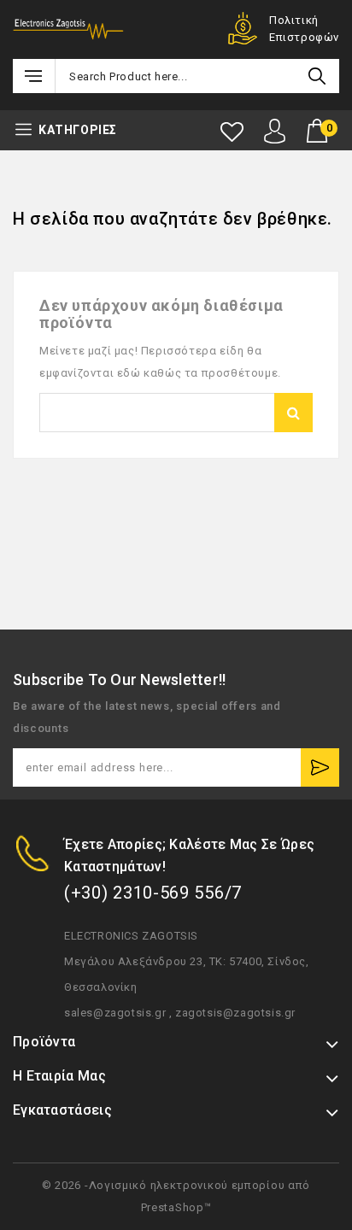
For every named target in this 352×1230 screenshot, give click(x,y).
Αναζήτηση (293, 412)
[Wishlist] (232, 132)
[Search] (317, 76)
